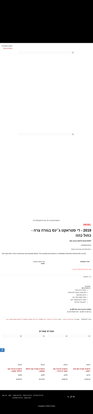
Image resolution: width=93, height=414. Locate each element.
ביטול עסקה (27, 398)
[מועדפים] (46, 20)
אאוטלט (30, 319)
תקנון (9, 395)
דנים (7, 319)
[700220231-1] (46, 92)
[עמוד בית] (46, 5)
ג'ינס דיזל (54, 319)
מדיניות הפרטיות (38, 395)
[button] (88, 325)
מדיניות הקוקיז (17, 395)
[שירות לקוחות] (73, 396)
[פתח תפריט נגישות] (2, 350)
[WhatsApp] (68, 396)
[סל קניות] (46, 30)
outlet (10, 319)
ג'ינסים (65, 319)
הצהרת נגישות (27, 395)
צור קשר (4, 395)
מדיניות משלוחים (17, 398)
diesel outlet (16, 319)
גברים (69, 319)
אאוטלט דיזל (24, 319)
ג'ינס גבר (49, 319)
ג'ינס (72, 319)
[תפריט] (46, 35)
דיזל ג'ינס (35, 319)
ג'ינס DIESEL (42, 319)
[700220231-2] (46, 174)
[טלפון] (71, 396)
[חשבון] (46, 25)
